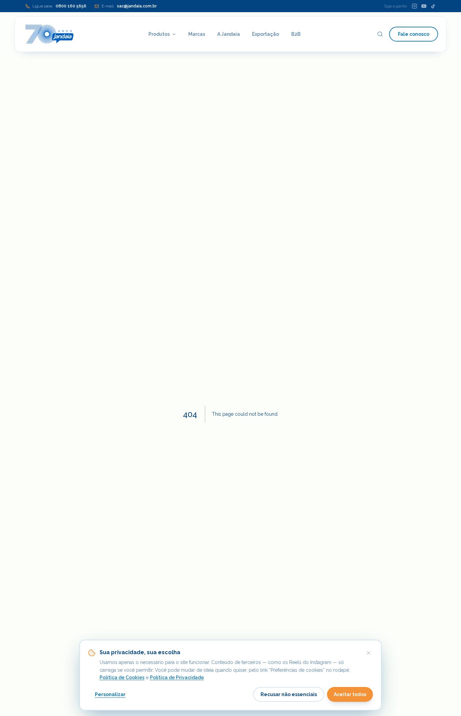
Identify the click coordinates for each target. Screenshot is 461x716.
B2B (296, 34)
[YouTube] (424, 6)
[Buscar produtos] (380, 34)
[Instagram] (414, 6)
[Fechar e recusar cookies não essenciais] (368, 652)
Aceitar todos (350, 694)
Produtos (159, 34)
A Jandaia (228, 34)
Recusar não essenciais (289, 694)
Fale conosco (413, 34)
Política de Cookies (122, 677)
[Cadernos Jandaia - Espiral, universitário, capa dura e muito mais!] (49, 34)
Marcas (196, 34)
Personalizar (110, 694)
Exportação (265, 34)
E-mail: (129, 6)
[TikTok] (433, 6)
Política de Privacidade (177, 677)
